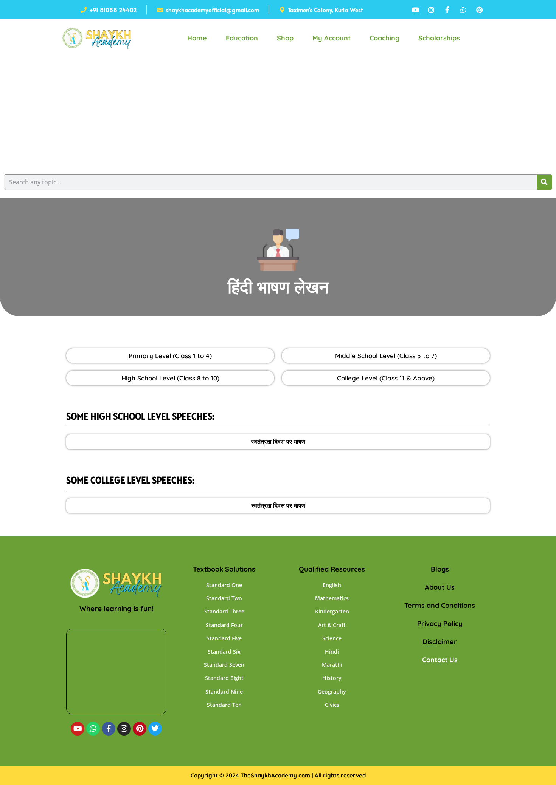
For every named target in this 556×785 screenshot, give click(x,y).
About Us (440, 587)
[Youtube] (77, 729)
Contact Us (440, 659)
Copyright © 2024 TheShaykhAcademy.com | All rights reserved (278, 775)
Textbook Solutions (224, 569)
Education (242, 38)
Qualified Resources (332, 569)
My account (331, 38)
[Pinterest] (139, 729)
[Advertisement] (278, 114)
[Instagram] (124, 729)
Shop (285, 38)
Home (197, 38)
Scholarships (439, 38)
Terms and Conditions (439, 605)
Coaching (384, 38)
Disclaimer (439, 641)
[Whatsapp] (93, 729)
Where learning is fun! (116, 608)
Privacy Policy (440, 623)
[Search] (544, 182)
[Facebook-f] (108, 729)
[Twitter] (155, 729)
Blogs (440, 569)
